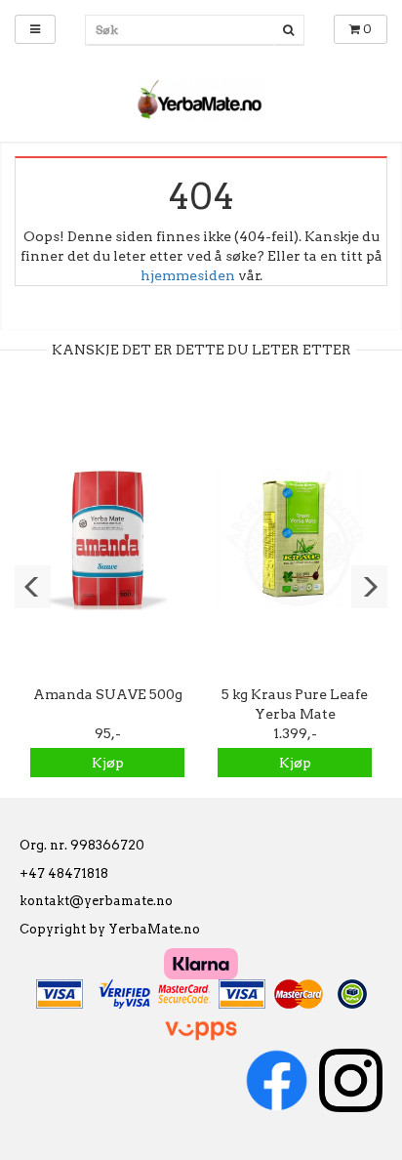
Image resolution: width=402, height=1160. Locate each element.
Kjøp (108, 762)
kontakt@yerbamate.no (96, 900)
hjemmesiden (188, 275)
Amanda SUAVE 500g (107, 694)
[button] (33, 586)
